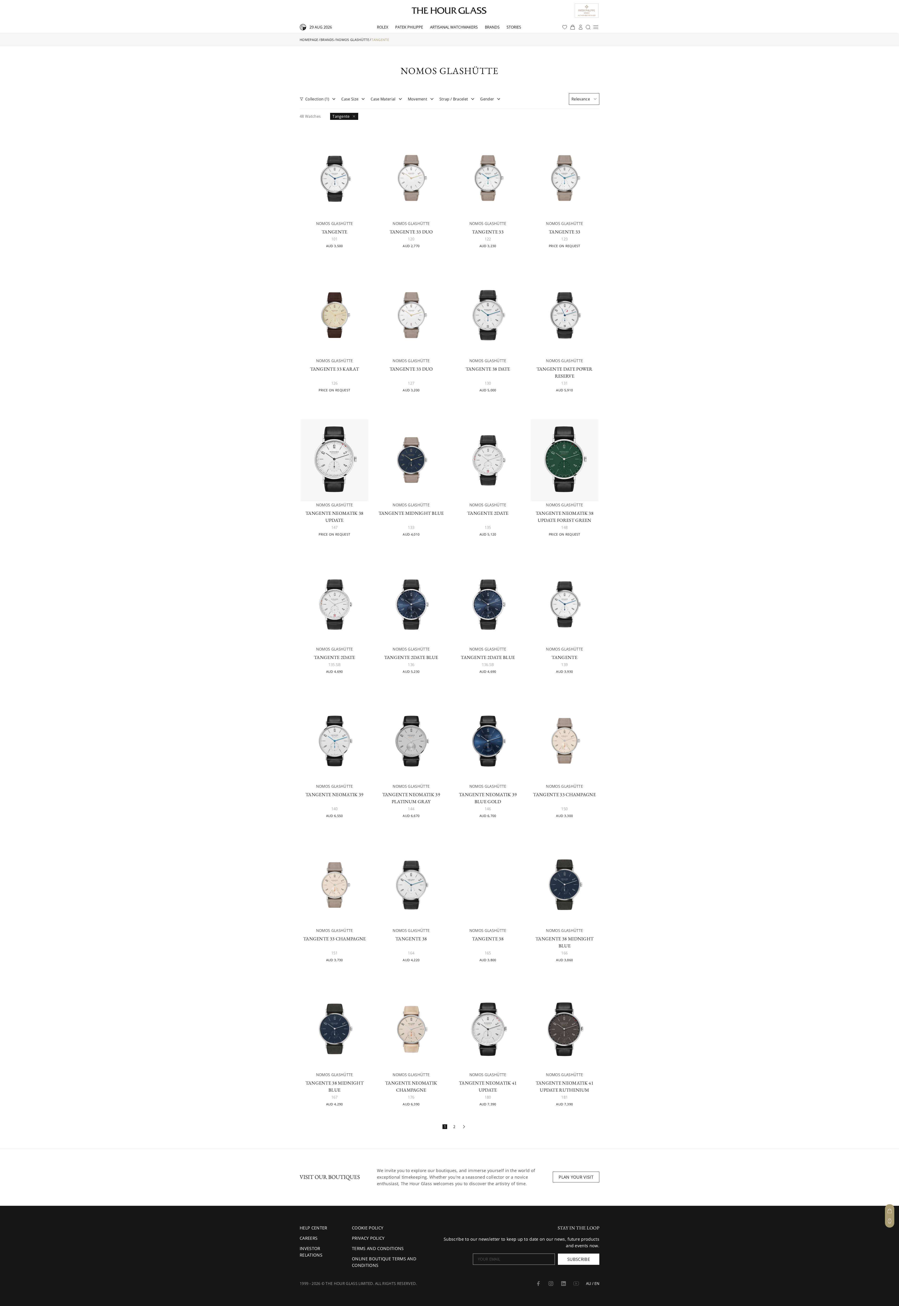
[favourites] (564, 27)
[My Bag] (889, 1211)
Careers (308, 1238)
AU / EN (592, 1283)
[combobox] (584, 99)
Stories (514, 27)
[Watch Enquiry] (889, 1221)
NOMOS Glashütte (352, 39)
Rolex (382, 27)
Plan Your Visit (576, 1177)
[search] (588, 27)
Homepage (309, 39)
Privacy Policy (368, 1238)
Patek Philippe (409, 27)
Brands (492, 27)
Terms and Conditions (378, 1248)
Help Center (313, 1228)
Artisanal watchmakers (454, 27)
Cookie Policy (367, 1228)
